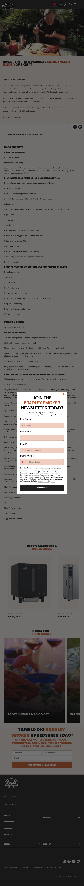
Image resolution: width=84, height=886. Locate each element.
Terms (53, 482)
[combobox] (24, 462)
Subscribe (42, 488)
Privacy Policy (43, 482)
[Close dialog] (65, 394)
